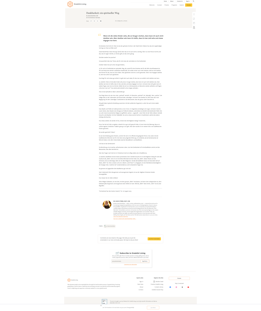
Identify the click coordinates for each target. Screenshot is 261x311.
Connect (159, 5)
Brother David (196, 27)
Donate (189, 5)
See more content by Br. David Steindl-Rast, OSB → (124, 218)
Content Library (159, 287)
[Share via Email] (101, 21)
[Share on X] (97, 21)
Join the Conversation (154, 239)
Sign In (187, 1)
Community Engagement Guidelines (178, 309)
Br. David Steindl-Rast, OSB (92, 15)
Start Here (140, 284)
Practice (166, 5)
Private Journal (196, 23)
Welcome (151, 5)
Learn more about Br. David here (120, 216)
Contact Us (180, 1)
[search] (193, 1)
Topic (101, 226)
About (171, 1)
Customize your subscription (130, 264)
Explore (182, 5)
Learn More (153, 307)
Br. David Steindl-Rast (111, 226)
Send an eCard (196, 18)
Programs (174, 5)
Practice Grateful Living (157, 284)
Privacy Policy (191, 309)
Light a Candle (196, 14)
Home (165, 1)
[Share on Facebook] (91, 21)
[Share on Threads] (94, 21)
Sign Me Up (144, 261)
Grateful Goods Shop (157, 290)
